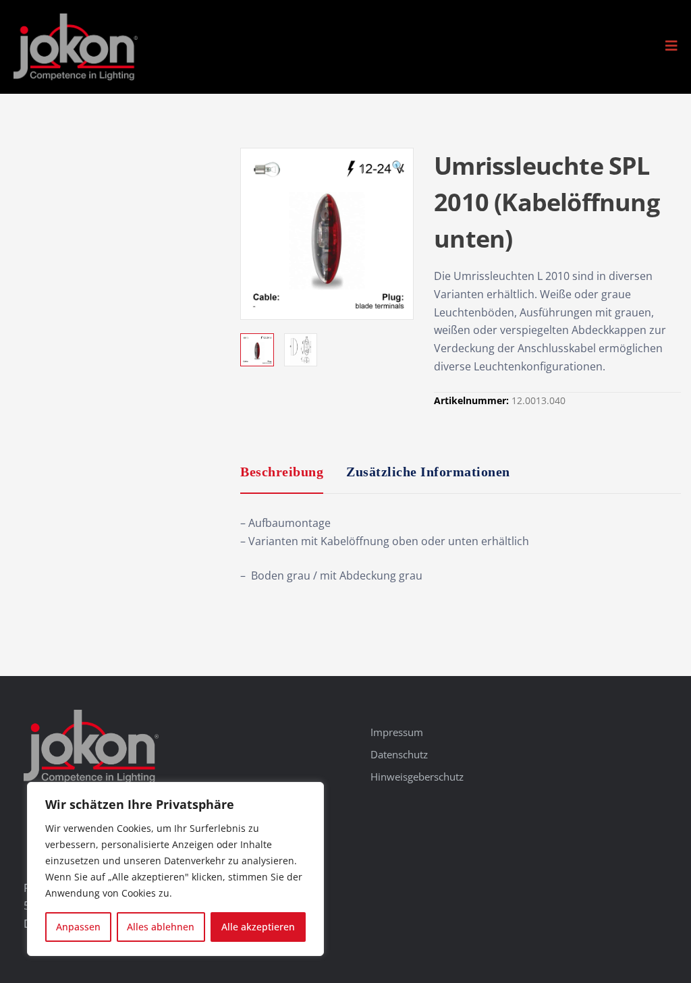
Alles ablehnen (160, 926)
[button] (671, 46)
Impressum (396, 732)
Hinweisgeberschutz (417, 776)
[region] (175, 869)
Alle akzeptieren (258, 926)
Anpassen (78, 926)
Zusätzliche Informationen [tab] (428, 471)
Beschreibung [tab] (281, 471)
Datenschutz (399, 754)
